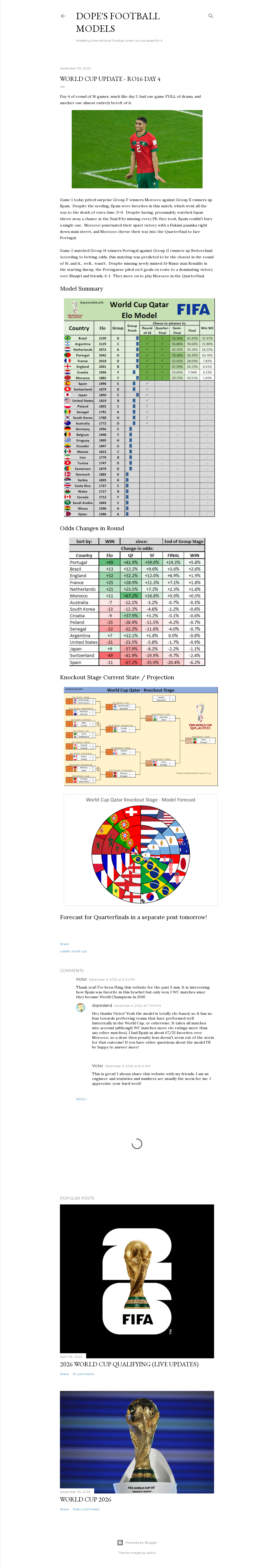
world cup (79, 951)
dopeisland (102, 1005)
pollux (151, 1553)
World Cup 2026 (85, 1499)
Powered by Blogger (141, 1542)
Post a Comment (86, 1509)
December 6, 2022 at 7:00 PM (137, 1006)
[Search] (211, 15)
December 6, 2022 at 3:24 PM (112, 979)
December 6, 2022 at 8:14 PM (127, 1066)
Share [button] (64, 944)
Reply (81, 1099)
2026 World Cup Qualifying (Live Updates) (129, 1364)
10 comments (83, 1374)
